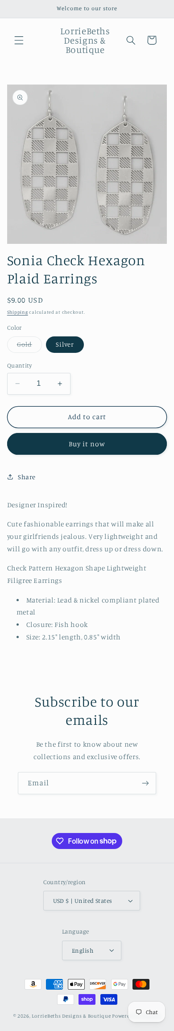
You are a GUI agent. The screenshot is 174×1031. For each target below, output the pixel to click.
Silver (65, 344)
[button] (18, 40)
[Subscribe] (145, 783)
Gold (29, 346)
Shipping (17, 312)
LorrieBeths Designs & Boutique (71, 1016)
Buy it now (87, 444)
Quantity (19, 365)
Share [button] (27, 477)
